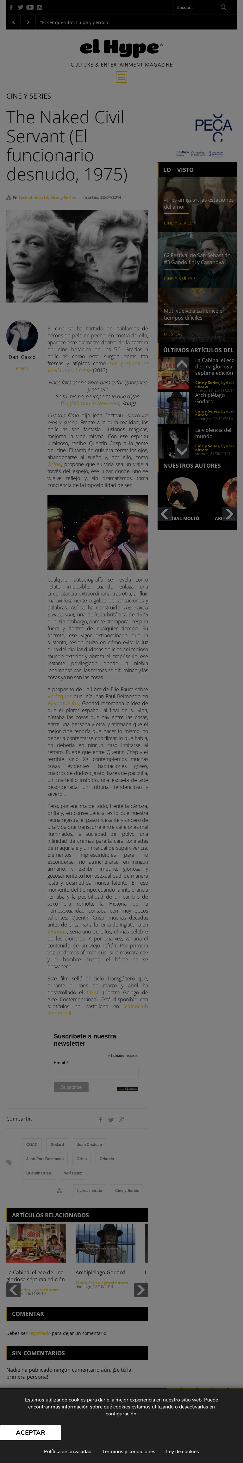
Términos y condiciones (128, 1451)
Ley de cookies (182, 1451)
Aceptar (30, 1432)
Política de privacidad (67, 1451)
